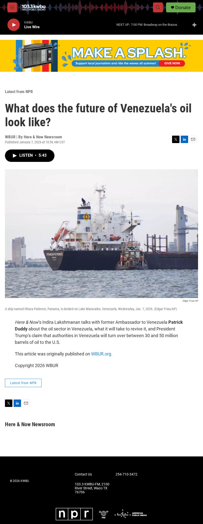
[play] (14, 25)
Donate (183, 7)
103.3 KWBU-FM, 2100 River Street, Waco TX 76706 (92, 488)
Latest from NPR (19, 91)
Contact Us (83, 474)
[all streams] (195, 25)
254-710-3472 (126, 474)
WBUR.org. (101, 353)
